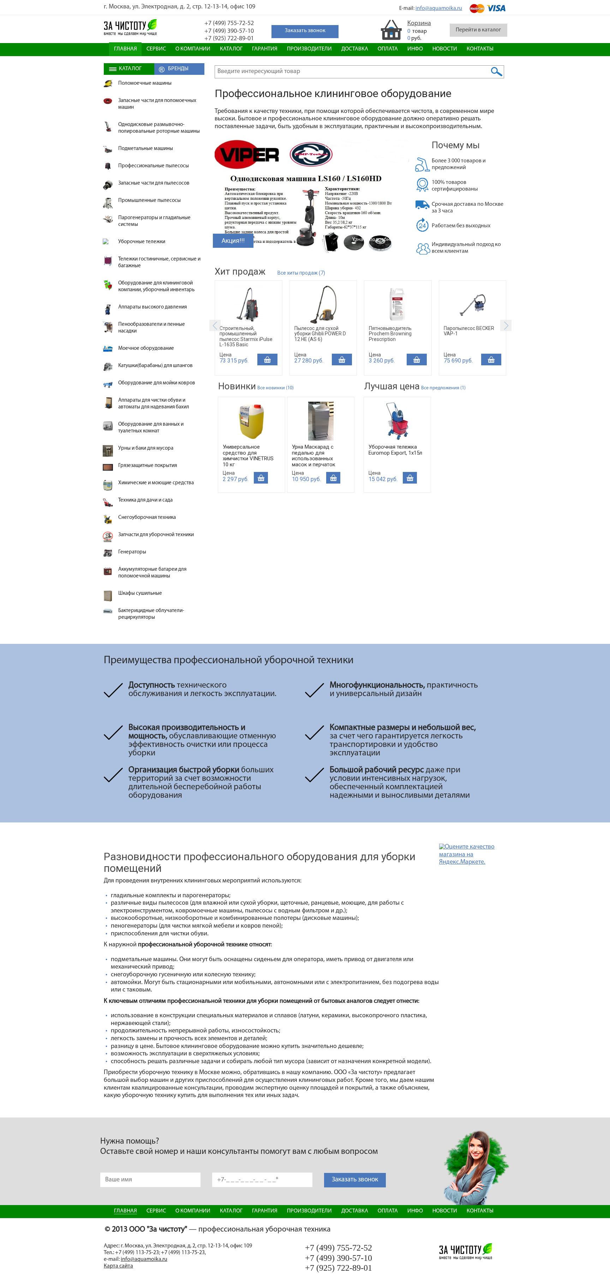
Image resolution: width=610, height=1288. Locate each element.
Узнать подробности (376, 239)
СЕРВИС (156, 49)
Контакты (480, 49)
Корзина (419, 23)
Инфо (415, 49)
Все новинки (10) (275, 388)
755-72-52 (229, 23)
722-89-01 (229, 39)
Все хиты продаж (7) (301, 273)
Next (506, 325)
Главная (125, 49)
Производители (309, 49)
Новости (444, 49)
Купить (267, 359)
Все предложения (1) (443, 388)
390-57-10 (229, 31)
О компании (192, 49)
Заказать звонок (355, 1179)
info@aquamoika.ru (438, 8)
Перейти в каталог (478, 30)
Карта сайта (118, 1266)
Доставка (354, 49)
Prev (215, 325)
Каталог (231, 49)
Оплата (388, 49)
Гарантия (264, 49)
